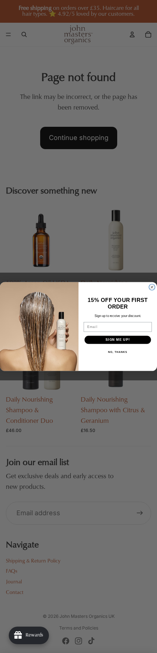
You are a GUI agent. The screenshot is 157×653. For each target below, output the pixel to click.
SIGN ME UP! (118, 339)
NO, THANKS (117, 352)
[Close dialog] (152, 287)
